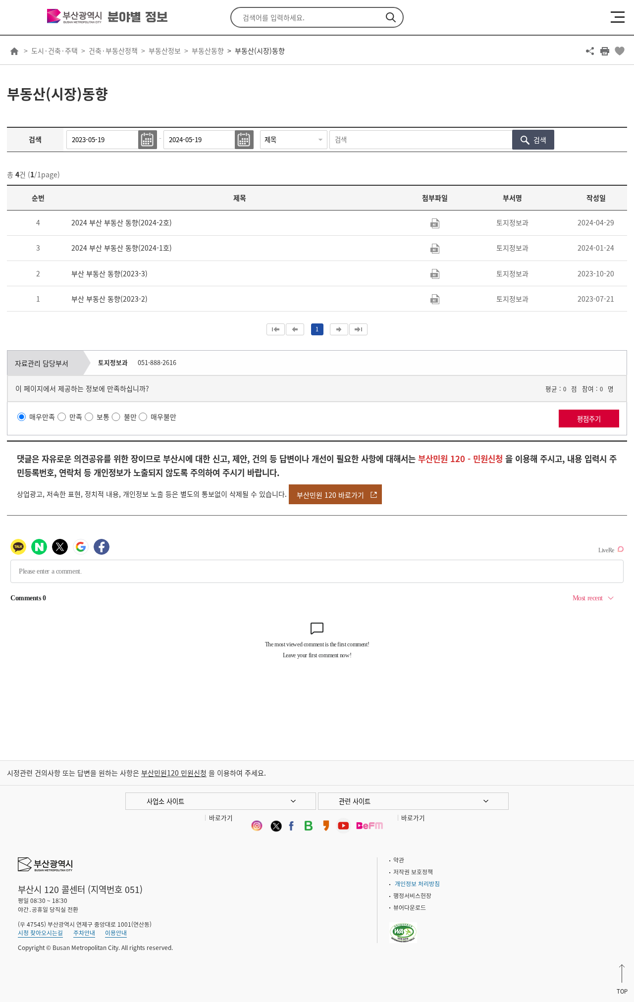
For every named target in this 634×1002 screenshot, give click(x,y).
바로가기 (221, 817)
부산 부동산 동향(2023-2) (109, 299)
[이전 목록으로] (295, 329)
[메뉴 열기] (618, 17)
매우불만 (163, 417)
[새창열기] (256, 825)
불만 (130, 417)
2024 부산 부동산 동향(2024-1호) (121, 248)
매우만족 (42, 417)
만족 (75, 417)
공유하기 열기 (589, 51)
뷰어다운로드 (409, 907)
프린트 (604, 51)
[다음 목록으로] (339, 329)
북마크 (619, 51)
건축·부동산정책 (113, 50)
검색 (390, 17)
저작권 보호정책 (413, 871)
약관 (398, 859)
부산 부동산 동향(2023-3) (109, 273)
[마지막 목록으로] (358, 329)
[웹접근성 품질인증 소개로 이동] (403, 926)
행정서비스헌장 (412, 895)
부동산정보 (165, 50)
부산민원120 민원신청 (174, 773)
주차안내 (84, 932)
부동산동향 (208, 50)
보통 (103, 417)
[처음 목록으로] (275, 329)
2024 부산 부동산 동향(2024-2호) (121, 222)
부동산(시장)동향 (260, 50)
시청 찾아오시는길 (40, 932)
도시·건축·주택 (54, 50)
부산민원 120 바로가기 (330, 495)
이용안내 (116, 932)
